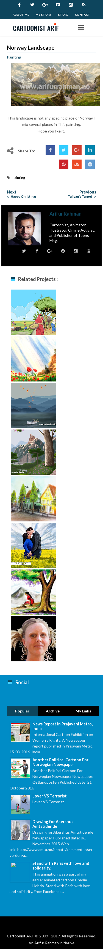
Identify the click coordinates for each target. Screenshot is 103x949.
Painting (14, 57)
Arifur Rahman (46, 942)
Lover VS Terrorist (49, 796)
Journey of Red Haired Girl (34, 453)
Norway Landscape (30, 47)
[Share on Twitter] (63, 150)
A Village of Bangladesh (33, 313)
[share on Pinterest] (63, 164)
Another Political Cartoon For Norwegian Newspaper (60, 762)
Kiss (33, 544)
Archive (53, 711)
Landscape (33, 357)
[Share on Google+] (77, 150)
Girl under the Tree (33, 593)
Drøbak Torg (33, 497)
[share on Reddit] (90, 164)
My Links (83, 711)
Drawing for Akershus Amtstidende (52, 824)
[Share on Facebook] (50, 150)
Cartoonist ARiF (20, 936)
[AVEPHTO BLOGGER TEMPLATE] (38, 27)
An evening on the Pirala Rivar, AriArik (33, 409)
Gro (33, 637)
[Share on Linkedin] (90, 150)
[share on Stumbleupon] (77, 164)
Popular (22, 711)
